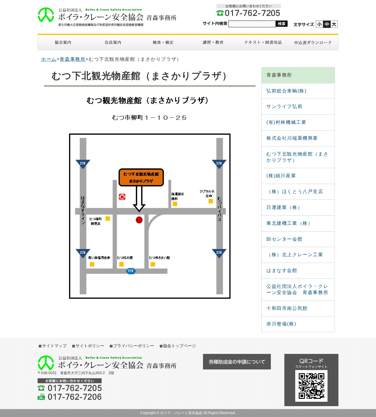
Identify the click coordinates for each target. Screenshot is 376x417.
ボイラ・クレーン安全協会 (110, 16)
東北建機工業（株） (289, 223)
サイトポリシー (89, 345)
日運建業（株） (284, 207)
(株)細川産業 (281, 175)
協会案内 (63, 42)
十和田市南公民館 (287, 308)
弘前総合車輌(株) (286, 90)
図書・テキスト (263, 42)
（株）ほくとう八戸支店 (294, 191)
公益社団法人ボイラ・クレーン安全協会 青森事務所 (297, 289)
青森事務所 (72, 59)
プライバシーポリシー (133, 345)
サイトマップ (54, 345)
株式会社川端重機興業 (292, 138)
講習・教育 (213, 42)
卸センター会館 (284, 239)
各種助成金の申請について (237, 361)
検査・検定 (163, 42)
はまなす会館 (282, 270)
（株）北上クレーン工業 (294, 254)
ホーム (49, 59)
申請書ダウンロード (313, 42)
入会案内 (113, 42)
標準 (326, 24)
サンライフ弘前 (284, 106)
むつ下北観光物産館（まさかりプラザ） (297, 157)
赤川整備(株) (281, 323)
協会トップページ (179, 345)
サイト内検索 (215, 24)
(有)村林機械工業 (286, 122)
